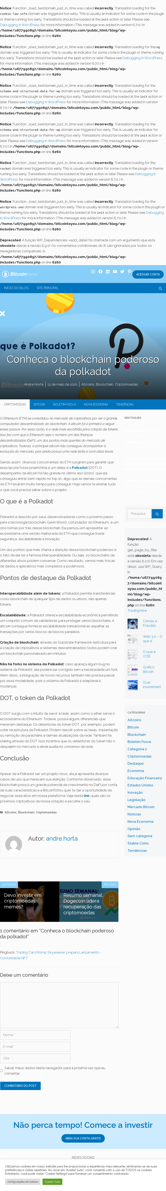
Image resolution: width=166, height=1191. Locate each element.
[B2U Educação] (19, 274)
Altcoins (87, 384)
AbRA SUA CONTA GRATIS (83, 1138)
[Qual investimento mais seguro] (133, 687)
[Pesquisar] (157, 514)
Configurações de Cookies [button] (22, 1181)
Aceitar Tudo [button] (52, 1181)
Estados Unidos (140, 785)
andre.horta (62, 838)
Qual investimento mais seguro (152, 689)
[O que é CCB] (133, 657)
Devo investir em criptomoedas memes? (23, 901)
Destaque (136, 763)
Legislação (137, 800)
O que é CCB (149, 654)
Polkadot (80, 468)
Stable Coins (138, 843)
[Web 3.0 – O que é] (133, 641)
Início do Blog (16, 288)
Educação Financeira (145, 778)
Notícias (134, 814)
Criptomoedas (126, 384)
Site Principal (48, 288)
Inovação (135, 792)
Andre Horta (33, 384)
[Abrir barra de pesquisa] (160, 288)
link (87, 796)
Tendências (124, 404)
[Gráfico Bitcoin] (133, 672)
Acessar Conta (148, 274)
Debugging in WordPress (20, 25)
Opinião (134, 829)
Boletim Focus (64, 404)
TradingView (137, 610)
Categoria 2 (137, 749)
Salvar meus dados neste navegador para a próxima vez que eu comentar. (54, 1070)
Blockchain (104, 384)
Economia (136, 771)
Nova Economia (96, 404)
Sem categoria (140, 836)
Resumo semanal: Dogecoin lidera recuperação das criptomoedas (83, 904)
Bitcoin (39, 404)
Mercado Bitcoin (141, 807)
